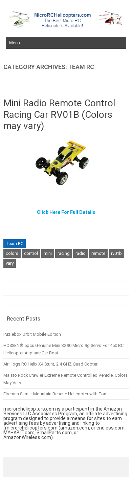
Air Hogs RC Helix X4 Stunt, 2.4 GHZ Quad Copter (50, 364)
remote (98, 253)
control (31, 253)
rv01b (116, 253)
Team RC (14, 243)
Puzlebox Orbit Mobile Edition (32, 334)
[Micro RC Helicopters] (66, 26)
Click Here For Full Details (66, 212)
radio (80, 253)
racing (64, 253)
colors (12, 253)
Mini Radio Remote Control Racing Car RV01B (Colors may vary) (59, 114)
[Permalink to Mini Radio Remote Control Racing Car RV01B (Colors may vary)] (66, 188)
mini (48, 253)
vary (10, 263)
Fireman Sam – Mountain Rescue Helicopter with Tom (55, 393)
